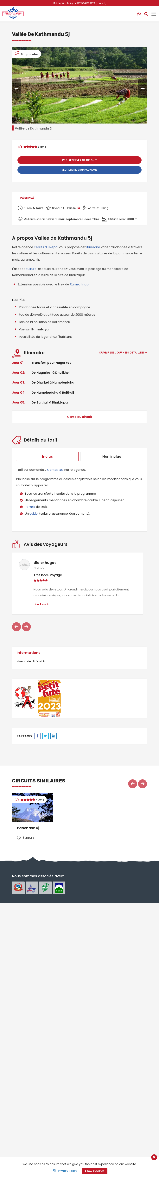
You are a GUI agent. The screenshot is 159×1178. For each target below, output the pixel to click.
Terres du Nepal (46, 247)
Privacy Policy (67, 1171)
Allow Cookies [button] (95, 1171)
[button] (16, 88)
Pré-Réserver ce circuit (79, 160)
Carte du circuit (79, 417)
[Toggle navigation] (152, 14)
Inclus (47, 456)
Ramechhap (79, 284)
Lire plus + (41, 604)
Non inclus (111, 456)
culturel (31, 269)
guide (33, 513)
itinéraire (93, 247)
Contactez (55, 470)
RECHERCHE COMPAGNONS (79, 170)
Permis (30, 507)
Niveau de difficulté (31, 661)
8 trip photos (29, 54)
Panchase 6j (28, 827)
